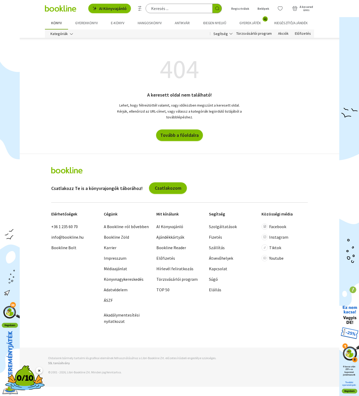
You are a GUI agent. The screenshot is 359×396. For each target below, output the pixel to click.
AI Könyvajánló (113, 8)
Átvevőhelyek (221, 258)
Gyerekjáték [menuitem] (253, 21)
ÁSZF (108, 300)
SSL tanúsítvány (59, 363)
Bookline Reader (171, 247)
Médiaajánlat (115, 268)
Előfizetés (303, 34)
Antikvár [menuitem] (182, 23)
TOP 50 (163, 289)
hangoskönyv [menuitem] (150, 23)
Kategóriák (59, 33)
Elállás (215, 289)
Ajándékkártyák (170, 237)
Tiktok (275, 247)
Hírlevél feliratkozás (174, 268)
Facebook (277, 226)
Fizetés (215, 237)
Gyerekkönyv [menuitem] (86, 23)
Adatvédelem (115, 289)
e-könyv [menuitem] (117, 23)
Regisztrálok (240, 9)
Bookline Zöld (116, 237)
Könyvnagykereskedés (123, 279)
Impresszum (115, 258)
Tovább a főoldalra (179, 135)
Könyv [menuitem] (56, 23)
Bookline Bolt (63, 247)
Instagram (278, 237)
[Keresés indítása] (217, 8)
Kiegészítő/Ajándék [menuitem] (291, 23)
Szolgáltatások (223, 226)
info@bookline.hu (67, 237)
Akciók (283, 34)
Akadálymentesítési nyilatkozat (122, 318)
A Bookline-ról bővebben (126, 226)
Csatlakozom (168, 188)
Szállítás (217, 247)
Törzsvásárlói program (254, 34)
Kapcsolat (218, 268)
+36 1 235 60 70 (64, 226)
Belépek (263, 9)
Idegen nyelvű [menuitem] (214, 23)
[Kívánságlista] (280, 8)
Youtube (276, 258)
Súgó (213, 279)
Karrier (110, 247)
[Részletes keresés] (140, 8)
